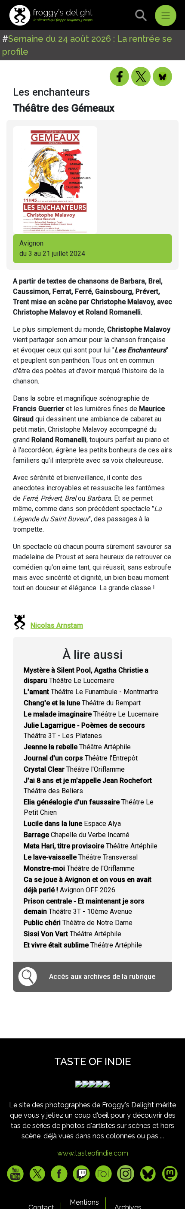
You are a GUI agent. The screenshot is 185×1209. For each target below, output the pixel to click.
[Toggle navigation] (165, 15)
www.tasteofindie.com (92, 1153)
